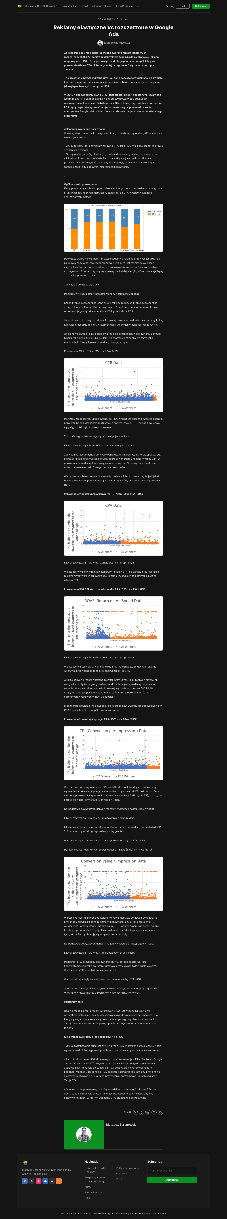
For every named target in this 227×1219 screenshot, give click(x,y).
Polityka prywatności (128, 1168)
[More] (137, 6)
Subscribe (200, 6)
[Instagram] (38, 1181)
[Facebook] (25, 1181)
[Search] (172, 6)
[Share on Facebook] (141, 1112)
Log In (182, 6)
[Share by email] (154, 1112)
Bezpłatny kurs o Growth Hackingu (81, 6)
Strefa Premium (124, 6)
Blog (87, 1197)
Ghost (154, 1213)
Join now (172, 1180)
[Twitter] (31, 1181)
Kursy (107, 6)
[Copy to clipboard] (160, 1112)
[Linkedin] (45, 1181)
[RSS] (59, 1181)
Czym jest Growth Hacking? (41, 6)
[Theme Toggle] (167, 6)
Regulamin (122, 1173)
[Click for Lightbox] (113, 228)
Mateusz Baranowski (121, 1124)
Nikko (163, 1213)
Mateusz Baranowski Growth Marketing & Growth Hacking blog (101, 1213)
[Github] (52, 1181)
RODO (119, 1179)
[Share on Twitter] (135, 1112)
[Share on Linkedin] (147, 1112)
